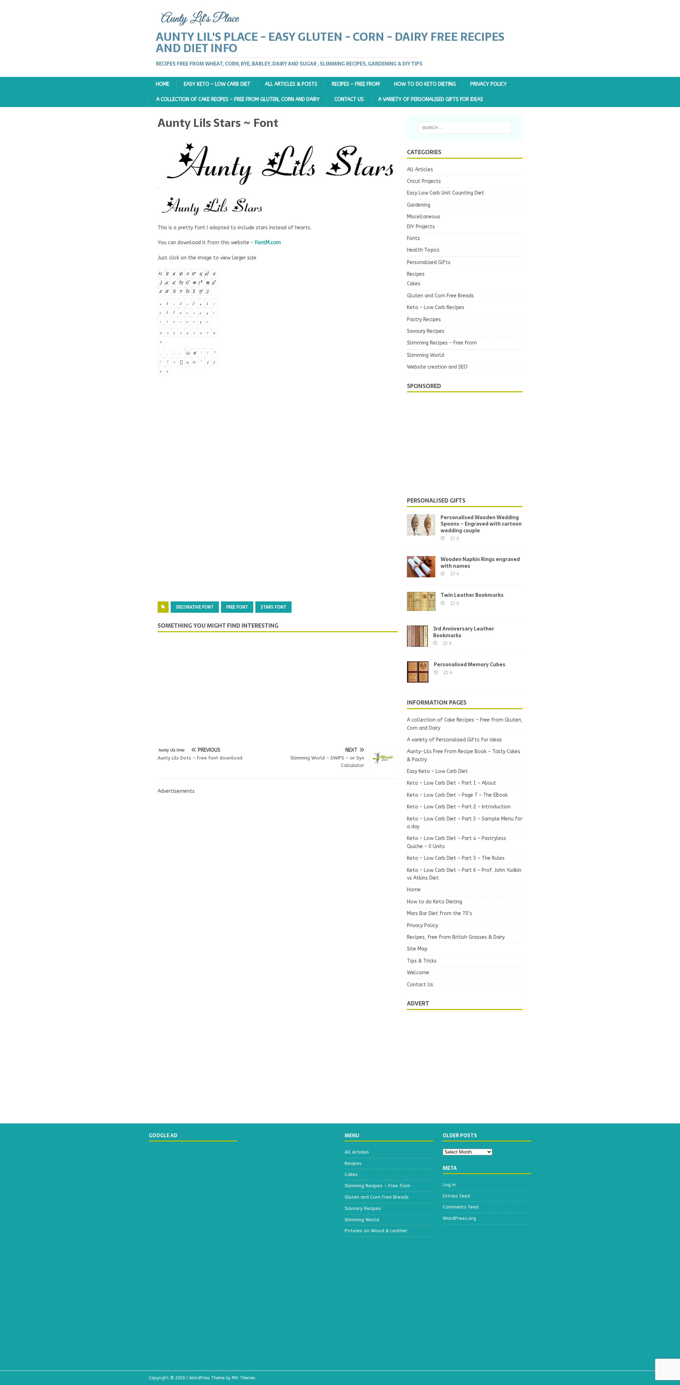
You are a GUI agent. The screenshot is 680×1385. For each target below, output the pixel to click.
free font (237, 607)
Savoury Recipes (425, 331)
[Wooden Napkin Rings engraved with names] (421, 573)
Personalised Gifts (428, 262)
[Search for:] (465, 128)
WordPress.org (459, 1218)
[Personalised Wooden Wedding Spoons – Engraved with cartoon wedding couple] (421, 531)
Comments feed (460, 1207)
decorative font (195, 607)
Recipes (416, 274)
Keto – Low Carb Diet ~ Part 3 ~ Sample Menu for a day (464, 823)
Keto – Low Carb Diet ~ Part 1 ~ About (451, 783)
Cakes (413, 284)
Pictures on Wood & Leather (376, 1230)
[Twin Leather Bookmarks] (421, 607)
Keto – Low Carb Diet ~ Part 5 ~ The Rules (456, 858)
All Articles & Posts (291, 84)
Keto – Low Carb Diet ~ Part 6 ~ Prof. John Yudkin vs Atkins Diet (464, 874)
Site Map (417, 949)
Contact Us (349, 99)
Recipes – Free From (356, 84)
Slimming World (425, 355)
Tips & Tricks (422, 961)
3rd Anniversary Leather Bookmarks (463, 632)
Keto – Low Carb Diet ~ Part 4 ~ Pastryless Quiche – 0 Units (456, 842)
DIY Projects (421, 227)
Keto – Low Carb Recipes (435, 307)
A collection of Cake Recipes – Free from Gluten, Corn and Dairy (238, 99)
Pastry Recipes (424, 319)
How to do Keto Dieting (425, 84)
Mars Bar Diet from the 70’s (439, 913)
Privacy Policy (488, 84)
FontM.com (268, 243)
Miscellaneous (423, 217)
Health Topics (423, 250)
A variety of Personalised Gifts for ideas (430, 99)
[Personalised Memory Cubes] (418, 678)
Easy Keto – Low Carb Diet (217, 84)
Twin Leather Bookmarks (472, 595)
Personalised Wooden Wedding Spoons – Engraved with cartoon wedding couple (481, 524)
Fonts (413, 238)
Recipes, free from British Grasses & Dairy (456, 937)
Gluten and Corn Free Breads (440, 296)
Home (162, 84)
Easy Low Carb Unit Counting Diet (445, 193)
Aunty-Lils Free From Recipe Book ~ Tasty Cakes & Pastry (463, 755)
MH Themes (243, 1377)
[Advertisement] (278, 447)
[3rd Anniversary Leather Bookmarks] (417, 643)
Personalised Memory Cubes (469, 664)
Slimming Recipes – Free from (442, 343)
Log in (449, 1184)
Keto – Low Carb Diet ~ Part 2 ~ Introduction (459, 807)
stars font (273, 607)
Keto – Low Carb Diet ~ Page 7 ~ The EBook (457, 795)
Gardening (418, 205)
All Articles (420, 170)
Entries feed (456, 1196)
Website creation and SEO (437, 367)
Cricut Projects (424, 181)
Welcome (418, 973)
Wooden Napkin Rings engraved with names (480, 562)
